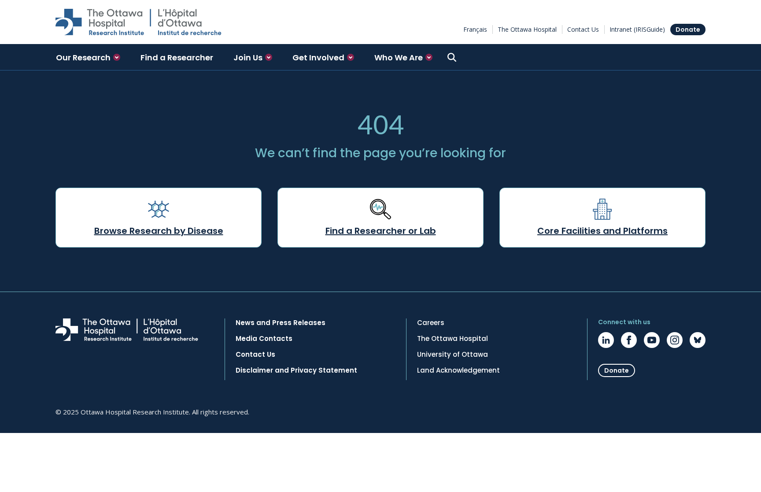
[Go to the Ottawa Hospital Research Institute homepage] (138, 22)
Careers (430, 322)
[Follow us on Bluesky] (698, 340)
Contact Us (583, 29)
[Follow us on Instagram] (675, 340)
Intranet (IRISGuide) (637, 29)
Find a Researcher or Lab (380, 231)
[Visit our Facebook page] (629, 340)
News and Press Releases (280, 322)
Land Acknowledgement (458, 370)
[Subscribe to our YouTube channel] (652, 340)
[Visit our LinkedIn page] (606, 340)
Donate (688, 29)
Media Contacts (264, 338)
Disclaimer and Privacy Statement (296, 370)
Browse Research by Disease (158, 231)
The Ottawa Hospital (527, 29)
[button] (88, 57)
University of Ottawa (452, 354)
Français (475, 29)
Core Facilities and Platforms (602, 231)
